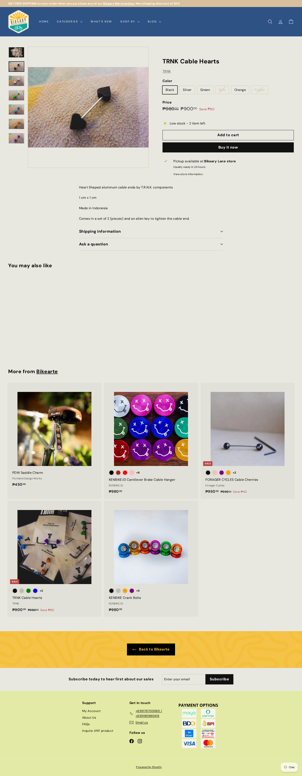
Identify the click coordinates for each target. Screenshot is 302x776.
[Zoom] (88, 107)
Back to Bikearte (154, 649)
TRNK (167, 71)
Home (44, 21)
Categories (68, 21)
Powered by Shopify (149, 767)
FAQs (86, 724)
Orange (240, 90)
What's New (101, 21)
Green (205, 90)
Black (170, 90)
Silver (187, 90)
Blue (224, 90)
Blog (153, 21)
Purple (261, 90)
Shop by (128, 21)
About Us (89, 718)
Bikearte (47, 371)
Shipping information (100, 231)
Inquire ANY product (97, 731)
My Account (91, 711)
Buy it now (228, 147)
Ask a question (93, 244)
